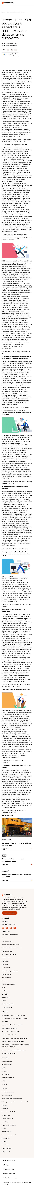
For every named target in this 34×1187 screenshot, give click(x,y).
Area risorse (5, 1145)
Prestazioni (5, 964)
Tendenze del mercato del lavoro (15, 12)
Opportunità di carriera (9, 1125)
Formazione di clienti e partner (11, 1031)
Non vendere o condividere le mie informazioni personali (17, 1183)
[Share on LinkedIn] (11, 50)
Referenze (5, 1105)
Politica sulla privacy (9, 1169)
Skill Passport (6, 997)
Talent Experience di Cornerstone (12, 1099)
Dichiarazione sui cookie (10, 1178)
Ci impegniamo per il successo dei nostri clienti (16, 1102)
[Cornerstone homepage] (17, 895)
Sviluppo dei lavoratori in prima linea (13, 1041)
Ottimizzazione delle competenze (12, 948)
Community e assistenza (9, 924)
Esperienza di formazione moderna (12, 1025)
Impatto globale (6, 1132)
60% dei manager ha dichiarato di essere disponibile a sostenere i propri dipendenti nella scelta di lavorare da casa (16, 624)
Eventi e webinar (7, 1148)
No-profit (4, 1084)
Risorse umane (6, 968)
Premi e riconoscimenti (9, 1135)
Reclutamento (6, 958)
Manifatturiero (6, 1074)
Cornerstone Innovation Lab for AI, (14, 217)
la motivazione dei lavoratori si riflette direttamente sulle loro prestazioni (17, 455)
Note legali (6, 1165)
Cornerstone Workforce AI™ (10, 935)
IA (2, 938)
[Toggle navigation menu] (29, 3)
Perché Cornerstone (8, 1092)
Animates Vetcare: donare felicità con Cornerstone (14, 818)
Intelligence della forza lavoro (10, 945)
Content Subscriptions (8, 984)
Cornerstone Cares (7, 1118)
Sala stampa (5, 1122)
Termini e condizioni (9, 1174)
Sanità (3, 1068)
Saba (3, 987)
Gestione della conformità (9, 1028)
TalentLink (5, 994)
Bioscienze (5, 1071)
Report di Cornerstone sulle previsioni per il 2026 (16, 871)
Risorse (4, 12)
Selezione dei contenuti (9, 1035)
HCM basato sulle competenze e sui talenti (14, 1018)
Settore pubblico (7, 1061)
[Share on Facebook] (8, 50)
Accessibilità (5, 1138)
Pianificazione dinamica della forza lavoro (14, 1038)
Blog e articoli (6, 1151)
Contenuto (5, 981)
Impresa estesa (6, 978)
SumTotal (4, 991)
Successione (5, 961)
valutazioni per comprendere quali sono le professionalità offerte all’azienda (16, 305)
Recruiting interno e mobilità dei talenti (13, 1050)
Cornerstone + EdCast (8, 1112)
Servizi (4, 1001)
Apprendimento (6, 974)
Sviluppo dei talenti (7, 951)
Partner (4, 1128)
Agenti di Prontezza (8, 941)
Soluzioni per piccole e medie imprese (13, 1015)
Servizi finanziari (7, 1064)
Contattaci (5, 921)
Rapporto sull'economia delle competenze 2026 (16, 855)
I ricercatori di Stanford (15, 719)
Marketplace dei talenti (9, 954)
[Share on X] (15, 50)
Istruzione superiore (8, 1078)
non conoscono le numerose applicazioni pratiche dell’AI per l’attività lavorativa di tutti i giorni (15, 205)
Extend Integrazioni (7, 1004)
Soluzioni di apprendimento (10, 971)
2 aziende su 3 (8, 98)
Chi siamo (5, 1108)
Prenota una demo (9, 913)
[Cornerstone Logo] (8, 3)
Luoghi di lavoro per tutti (9, 1053)
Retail (3, 1081)
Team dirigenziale (7, 1095)
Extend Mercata (6, 1007)
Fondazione (5, 1115)
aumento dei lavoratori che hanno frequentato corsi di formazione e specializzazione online (16, 294)
